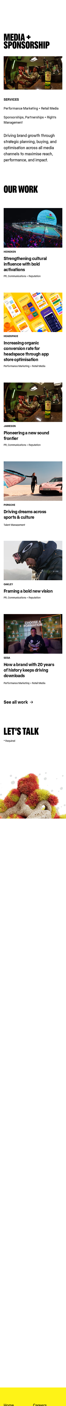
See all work (16, 702)
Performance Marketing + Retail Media (31, 108)
